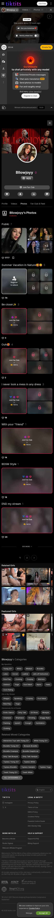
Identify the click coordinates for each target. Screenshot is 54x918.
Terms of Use (33, 807)
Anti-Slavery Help (34, 826)
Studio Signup (7, 843)
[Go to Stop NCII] (17, 889)
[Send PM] (47, 194)
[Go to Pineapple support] (4, 889)
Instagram (9, 803)
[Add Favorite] (4, 47)
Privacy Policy (33, 803)
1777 (7, 258)
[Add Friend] (33, 194)
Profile (4, 204)
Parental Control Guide (36, 821)
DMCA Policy (33, 812)
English (42, 790)
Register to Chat (30, 96)
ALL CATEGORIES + (12, 778)
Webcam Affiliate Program (12, 848)
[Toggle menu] (3, 3)
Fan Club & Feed (37, 204)
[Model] (49, 123)
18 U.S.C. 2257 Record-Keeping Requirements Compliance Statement (24, 898)
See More (26, 546)
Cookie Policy (34, 908)
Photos (38, 10)
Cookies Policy (33, 817)
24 (6, 537)
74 (6, 298)
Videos (26, 10)
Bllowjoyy (7, 659)
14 (6, 457)
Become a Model (8, 839)
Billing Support (33, 843)
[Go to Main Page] (16, 3)
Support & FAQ (33, 839)
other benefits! (35, 91)
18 (6, 418)
